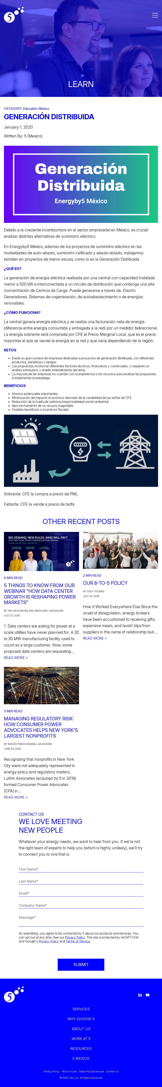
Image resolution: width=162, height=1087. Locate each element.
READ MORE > (16, 658)
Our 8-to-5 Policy (105, 583)
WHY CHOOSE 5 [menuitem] (81, 1019)
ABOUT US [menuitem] (81, 1029)
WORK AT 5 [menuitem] (81, 1039)
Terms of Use (69, 1071)
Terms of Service (78, 941)
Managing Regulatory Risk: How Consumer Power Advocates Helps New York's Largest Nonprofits (41, 727)
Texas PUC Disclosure (91, 1071)
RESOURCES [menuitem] (81, 1048)
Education (30, 109)
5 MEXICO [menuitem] (81, 1058)
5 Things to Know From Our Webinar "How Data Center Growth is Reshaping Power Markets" (40, 594)
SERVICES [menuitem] (81, 1009)
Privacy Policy (75, 937)
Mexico (44, 109)
